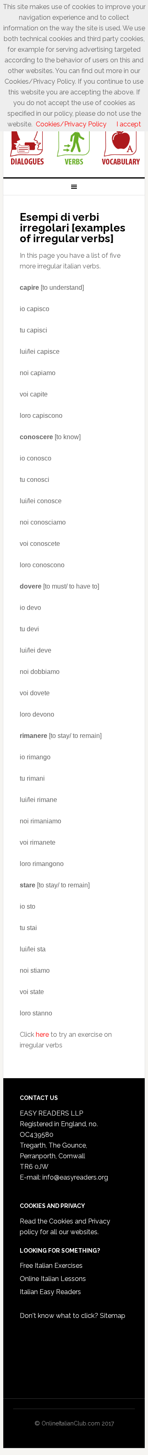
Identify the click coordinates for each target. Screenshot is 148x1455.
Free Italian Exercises (51, 1265)
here (42, 1034)
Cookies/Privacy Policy (71, 124)
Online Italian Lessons (53, 1279)
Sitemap (112, 1316)
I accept (128, 124)
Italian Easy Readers (50, 1292)
